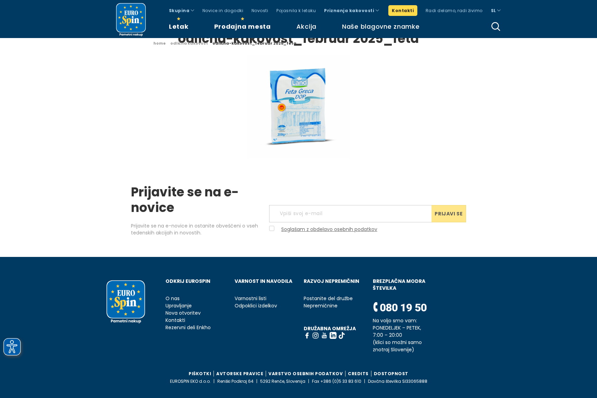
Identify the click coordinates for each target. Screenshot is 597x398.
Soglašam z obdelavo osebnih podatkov (329, 229)
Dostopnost (391, 374)
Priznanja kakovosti (350, 10)
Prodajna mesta (242, 26)
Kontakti (403, 10)
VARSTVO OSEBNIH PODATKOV (305, 374)
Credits (358, 374)
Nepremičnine (321, 306)
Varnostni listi (250, 299)
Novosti (260, 10)
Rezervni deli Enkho (188, 328)
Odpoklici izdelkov (256, 306)
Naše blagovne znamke (380, 26)
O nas (172, 299)
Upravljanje (178, 306)
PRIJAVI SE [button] (449, 213)
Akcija (306, 26)
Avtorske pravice (239, 374)
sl (494, 10)
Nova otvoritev (183, 313)
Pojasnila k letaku (296, 10)
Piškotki (200, 374)
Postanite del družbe (328, 299)
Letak (179, 26)
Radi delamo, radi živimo (454, 10)
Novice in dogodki (222, 10)
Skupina (180, 10)
